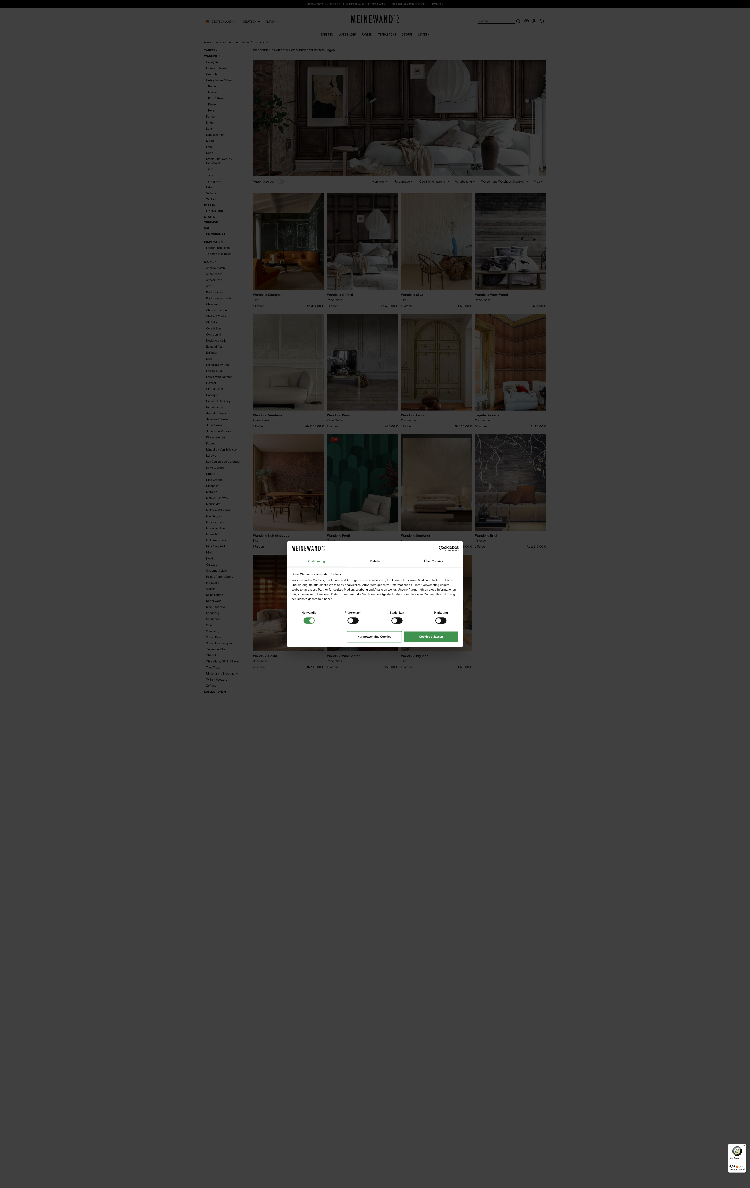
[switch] (353, 620)
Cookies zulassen (431, 636)
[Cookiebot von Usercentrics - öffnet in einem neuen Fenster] (441, 548)
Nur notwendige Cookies (374, 636)
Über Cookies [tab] (433, 561)
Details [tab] (375, 561)
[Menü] (743, 1146)
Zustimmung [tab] (316, 561)
